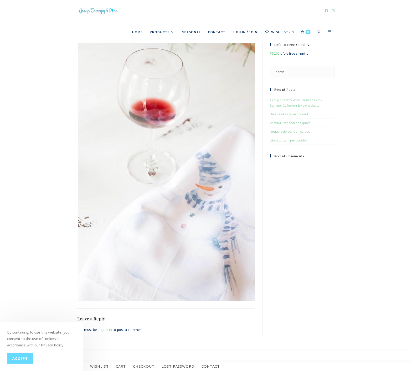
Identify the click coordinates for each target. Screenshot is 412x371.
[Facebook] (326, 10)
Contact (210, 366)
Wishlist (99, 366)
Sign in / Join (245, 32)
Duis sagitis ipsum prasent (289, 114)
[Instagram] (333, 10)
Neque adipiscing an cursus (290, 131)
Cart (121, 366)
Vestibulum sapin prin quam (290, 123)
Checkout (143, 366)
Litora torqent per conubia (289, 140)
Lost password (178, 366)
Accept (20, 358)
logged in (105, 329)
